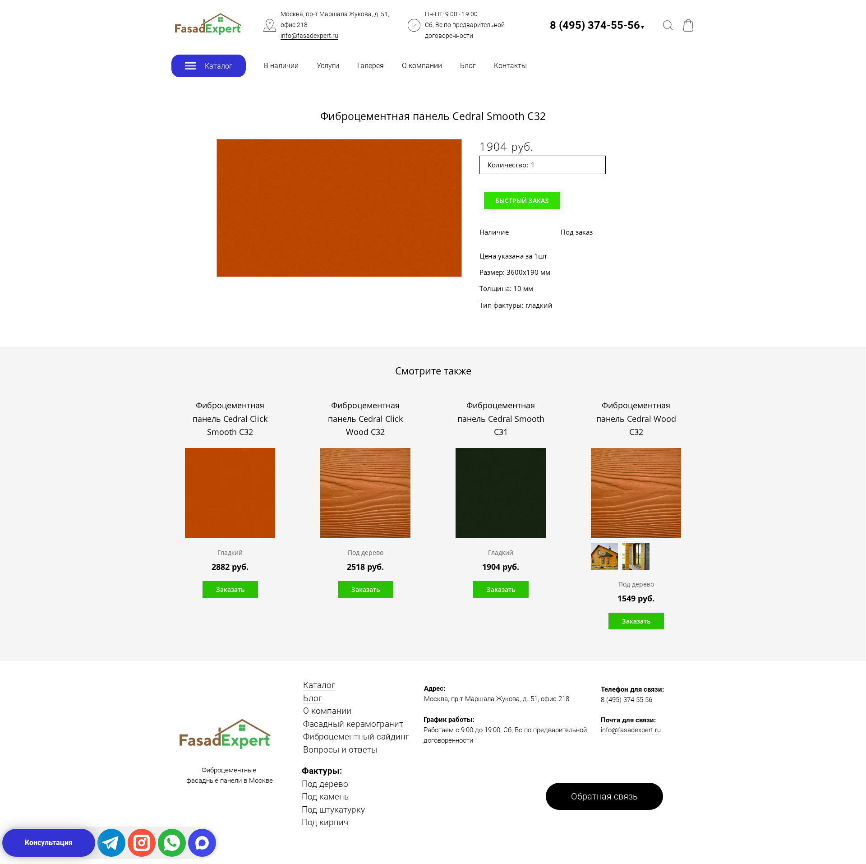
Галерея (370, 65)
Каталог (319, 685)
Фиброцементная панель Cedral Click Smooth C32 (230, 418)
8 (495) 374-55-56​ (597, 25)
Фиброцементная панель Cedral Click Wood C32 (365, 418)
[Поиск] (668, 25)
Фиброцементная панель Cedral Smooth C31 (500, 418)
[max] (202, 843)
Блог (468, 65)
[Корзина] (688, 25)
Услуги (328, 65)
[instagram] (142, 843)
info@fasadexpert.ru (309, 35)
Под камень (325, 796)
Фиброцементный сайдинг (356, 736)
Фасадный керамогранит (353, 724)
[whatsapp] (172, 843)
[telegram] (111, 843)
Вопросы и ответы (340, 749)
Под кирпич (325, 822)
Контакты (510, 65)
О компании (422, 65)
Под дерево (325, 784)
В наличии (281, 65)
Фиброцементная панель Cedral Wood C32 (636, 418)
